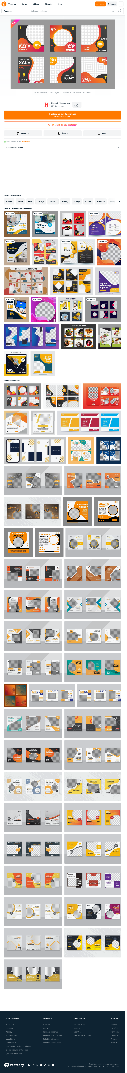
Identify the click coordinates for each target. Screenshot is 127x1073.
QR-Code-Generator (14, 1053)
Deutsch (114, 1035)
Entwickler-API (11, 1042)
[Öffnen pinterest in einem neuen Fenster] (41, 1065)
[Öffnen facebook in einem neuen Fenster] (29, 1065)
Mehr (60, 4)
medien (9, 201)
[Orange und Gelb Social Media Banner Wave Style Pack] (45, 252)
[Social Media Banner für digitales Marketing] (45, 224)
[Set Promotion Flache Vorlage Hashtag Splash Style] (31, 336)
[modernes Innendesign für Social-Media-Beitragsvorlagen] (33, 723)
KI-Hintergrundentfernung (17, 1050)
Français (114, 1039)
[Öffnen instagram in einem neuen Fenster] (33, 1065)
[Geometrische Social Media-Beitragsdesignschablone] (70, 309)
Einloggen (112, 4)
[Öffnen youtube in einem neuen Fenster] (53, 1065)
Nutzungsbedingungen (77, 1066)
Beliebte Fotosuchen (51, 1039)
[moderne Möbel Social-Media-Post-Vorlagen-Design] (33, 480)
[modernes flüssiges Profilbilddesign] (110, 252)
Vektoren (12, 4)
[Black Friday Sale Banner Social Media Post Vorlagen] (73, 224)
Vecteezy (9, 1028)
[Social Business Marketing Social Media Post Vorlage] (109, 281)
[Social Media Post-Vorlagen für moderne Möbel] (93, 911)
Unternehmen (11, 1035)
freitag (65, 201)
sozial (20, 201)
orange (77, 201)
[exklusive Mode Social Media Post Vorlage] (104, 309)
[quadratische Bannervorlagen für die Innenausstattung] (17, 224)
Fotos (24, 4)
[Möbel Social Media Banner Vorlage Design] (17, 252)
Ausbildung (10, 1039)
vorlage (40, 201)
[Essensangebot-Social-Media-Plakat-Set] (110, 336)
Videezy (9, 1032)
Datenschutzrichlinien (96, 1066)
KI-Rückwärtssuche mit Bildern (18, 1046)
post (30, 201)
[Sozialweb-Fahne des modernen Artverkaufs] (16, 363)
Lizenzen (46, 1024)
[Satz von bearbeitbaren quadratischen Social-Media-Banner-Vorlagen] (62, 396)
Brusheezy (10, 1024)
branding (101, 201)
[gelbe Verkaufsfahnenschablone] (16, 309)
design (113, 201)
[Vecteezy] (3, 3)
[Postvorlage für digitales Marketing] (71, 281)
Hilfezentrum (79, 1024)
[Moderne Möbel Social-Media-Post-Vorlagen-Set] (33, 880)
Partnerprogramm (50, 1032)
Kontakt (77, 1028)
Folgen (76, 106)
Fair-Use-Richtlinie (112, 1066)
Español (114, 1028)
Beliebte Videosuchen (52, 1042)
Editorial (48, 4)
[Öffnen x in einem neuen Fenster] (49, 1065)
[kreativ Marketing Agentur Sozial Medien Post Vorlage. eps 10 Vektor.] (90, 423)
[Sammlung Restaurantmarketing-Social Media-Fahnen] (78, 336)
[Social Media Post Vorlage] (103, 396)
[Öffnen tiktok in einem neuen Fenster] (45, 1065)
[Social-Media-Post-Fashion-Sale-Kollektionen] (81, 450)
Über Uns (77, 1032)
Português (115, 1032)
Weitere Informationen (14, 147)
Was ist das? (26, 142)
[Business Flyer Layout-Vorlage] (105, 224)
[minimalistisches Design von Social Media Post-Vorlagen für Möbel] (93, 480)
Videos (36, 4)
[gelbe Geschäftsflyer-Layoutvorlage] (77, 252)
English (114, 1024)
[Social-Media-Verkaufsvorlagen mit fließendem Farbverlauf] (22, 396)
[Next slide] (117, 201)
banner (88, 201)
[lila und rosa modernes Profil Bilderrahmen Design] (43, 309)
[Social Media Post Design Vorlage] (16, 423)
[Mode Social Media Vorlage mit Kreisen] (26, 281)
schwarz (53, 201)
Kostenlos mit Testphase (62, 115)
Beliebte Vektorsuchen (52, 1035)
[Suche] (113, 10)
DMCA (45, 1028)
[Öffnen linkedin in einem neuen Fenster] (37, 1065)
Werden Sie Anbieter (82, 1035)
